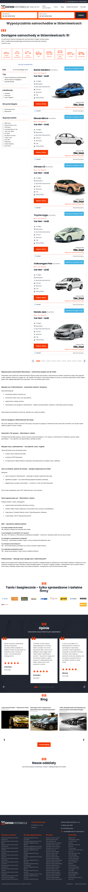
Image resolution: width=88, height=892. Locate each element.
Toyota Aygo (72, 848)
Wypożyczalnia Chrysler (53, 875)
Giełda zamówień (72, 7)
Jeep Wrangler (72, 855)
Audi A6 (70, 843)
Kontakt (83, 7)
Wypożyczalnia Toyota (52, 838)
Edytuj (81, 15)
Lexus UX (71, 879)
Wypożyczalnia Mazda (52, 851)
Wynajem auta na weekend (54, 843)
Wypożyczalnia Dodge (52, 858)
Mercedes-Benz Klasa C (75, 877)
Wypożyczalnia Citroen (52, 856)
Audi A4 (70, 846)
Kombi (71, 56)
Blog (62, 7)
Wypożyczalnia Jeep (52, 853)
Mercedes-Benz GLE (74, 853)
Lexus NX (71, 870)
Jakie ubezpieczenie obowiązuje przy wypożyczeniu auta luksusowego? (43, 709)
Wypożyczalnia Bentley (52, 877)
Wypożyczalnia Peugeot (53, 872)
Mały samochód (17, 56)
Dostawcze (81, 56)
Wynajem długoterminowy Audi (32, 841)
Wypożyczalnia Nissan (52, 865)
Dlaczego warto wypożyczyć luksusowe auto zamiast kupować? (13, 709)
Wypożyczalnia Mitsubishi (53, 874)
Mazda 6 (70, 863)
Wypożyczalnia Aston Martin (54, 860)
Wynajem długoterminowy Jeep (33, 846)
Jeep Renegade (73, 872)
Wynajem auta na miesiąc (53, 846)
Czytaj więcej (44, 744)
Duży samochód (28, 56)
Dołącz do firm (34, 7)
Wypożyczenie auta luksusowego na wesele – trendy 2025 (72, 709)
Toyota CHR (71, 875)
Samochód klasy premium (60, 56)
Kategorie (34, 827)
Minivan (49, 56)
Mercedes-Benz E (73, 874)
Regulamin (70, 884)
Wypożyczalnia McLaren (53, 862)
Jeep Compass (72, 862)
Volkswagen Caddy (73, 839)
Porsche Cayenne (73, 858)
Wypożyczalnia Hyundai (53, 867)
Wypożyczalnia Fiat (51, 855)
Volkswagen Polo (73, 860)
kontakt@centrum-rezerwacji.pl (77, 1)
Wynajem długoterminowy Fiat (32, 848)
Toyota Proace (72, 841)
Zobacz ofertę (41, 104)
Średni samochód (6, 56)
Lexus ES (71, 851)
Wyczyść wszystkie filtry (25, 64)
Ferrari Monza (72, 865)
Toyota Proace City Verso (75, 850)
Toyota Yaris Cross (73, 856)
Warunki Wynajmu (78, 111)
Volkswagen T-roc (73, 868)
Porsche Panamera (73, 867)
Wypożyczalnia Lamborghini (54, 879)
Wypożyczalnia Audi (52, 839)
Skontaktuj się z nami (37, 825)
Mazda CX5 (71, 838)
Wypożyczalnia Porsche (53, 870)
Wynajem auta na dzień (52, 844)
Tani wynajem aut (51, 841)
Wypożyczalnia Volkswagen (54, 863)
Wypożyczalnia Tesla (52, 868)
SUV (39, 56)
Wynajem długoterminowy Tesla (33, 874)
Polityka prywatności (81, 884)
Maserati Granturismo (74, 844)
